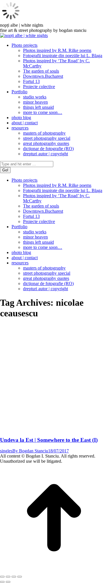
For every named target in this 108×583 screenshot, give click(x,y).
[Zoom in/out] (19, 577)
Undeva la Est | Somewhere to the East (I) (49, 440)
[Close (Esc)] (2, 577)
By (30, 450)
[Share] (8, 577)
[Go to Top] (54, 569)
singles (6, 450)
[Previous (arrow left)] (2, 582)
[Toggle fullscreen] (14, 577)
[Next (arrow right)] (8, 582)
